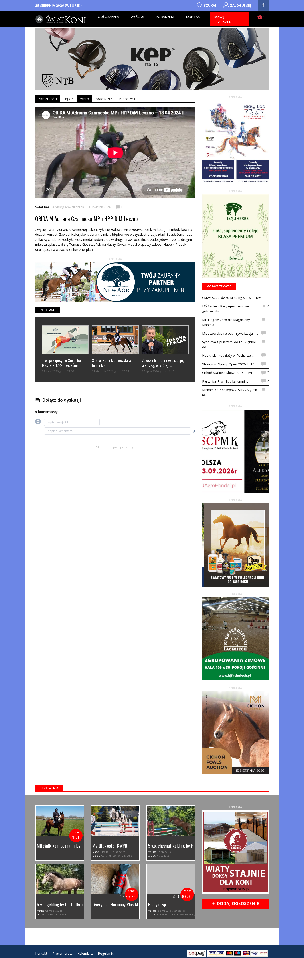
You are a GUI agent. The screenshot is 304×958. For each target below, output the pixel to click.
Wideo (84, 99)
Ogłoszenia (108, 16)
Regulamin (106, 953)
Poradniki (165, 16)
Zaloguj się (240, 5)
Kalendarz (85, 953)
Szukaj (210, 5)
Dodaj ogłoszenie (224, 19)
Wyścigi (137, 16)
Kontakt (194, 16)
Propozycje (127, 99)
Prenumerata (62, 953)
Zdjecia (68, 99)
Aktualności (48, 99)
